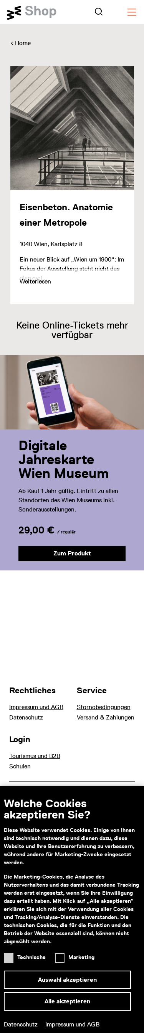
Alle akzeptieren (67, 1001)
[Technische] (10, 955)
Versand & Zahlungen (105, 717)
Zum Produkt (72, 553)
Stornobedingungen (104, 707)
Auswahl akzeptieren (67, 979)
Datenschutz (21, 1024)
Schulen (20, 766)
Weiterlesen (35, 281)
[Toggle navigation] (132, 12)
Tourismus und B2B (34, 756)
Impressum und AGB (72, 1024)
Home (23, 43)
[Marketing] (61, 955)
